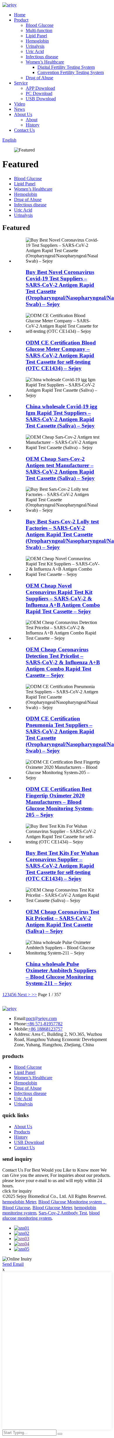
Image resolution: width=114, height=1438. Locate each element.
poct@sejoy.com (41, 1018)
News (19, 109)
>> (34, 994)
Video (19, 103)
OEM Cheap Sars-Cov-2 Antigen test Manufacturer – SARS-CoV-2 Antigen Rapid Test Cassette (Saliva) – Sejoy (60, 468)
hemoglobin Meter (19, 1201)
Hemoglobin (37, 40)
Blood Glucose (39, 25)
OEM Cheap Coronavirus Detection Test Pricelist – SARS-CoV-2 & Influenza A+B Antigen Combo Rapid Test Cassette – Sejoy (63, 662)
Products (22, 1131)
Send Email (13, 1264)
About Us (23, 114)
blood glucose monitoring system (51, 1215)
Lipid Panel (36, 35)
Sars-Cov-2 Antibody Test (63, 1212)
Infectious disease (42, 56)
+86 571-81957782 (45, 1023)
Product (21, 19)
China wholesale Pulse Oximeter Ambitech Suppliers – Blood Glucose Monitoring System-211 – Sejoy (61, 973)
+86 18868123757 (45, 1028)
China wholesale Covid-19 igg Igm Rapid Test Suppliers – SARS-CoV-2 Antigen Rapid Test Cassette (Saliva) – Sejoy (61, 416)
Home (19, 14)
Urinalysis (35, 46)
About (31, 119)
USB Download (41, 98)
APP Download (40, 88)
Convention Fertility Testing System (70, 72)
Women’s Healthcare (45, 61)
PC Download (39, 93)
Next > (24, 994)
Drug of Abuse (39, 77)
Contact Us (24, 130)
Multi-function (39, 30)
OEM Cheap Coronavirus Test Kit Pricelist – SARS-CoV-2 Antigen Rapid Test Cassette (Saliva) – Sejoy (62, 921)
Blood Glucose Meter (52, 1207)
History (32, 124)
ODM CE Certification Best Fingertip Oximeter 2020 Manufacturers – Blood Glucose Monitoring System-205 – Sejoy (60, 802)
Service (21, 82)
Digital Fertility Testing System (66, 67)
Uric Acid (35, 51)
